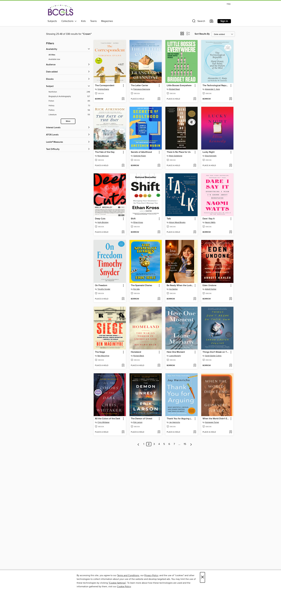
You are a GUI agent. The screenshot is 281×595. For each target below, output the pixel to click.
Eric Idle (136, 289)
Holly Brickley (102, 222)
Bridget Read (174, 89)
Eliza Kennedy (210, 156)
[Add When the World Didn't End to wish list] (230, 432)
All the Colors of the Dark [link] (107, 418)
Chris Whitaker (103, 422)
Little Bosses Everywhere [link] (179, 85)
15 (185, 444)
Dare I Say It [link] (209, 218)
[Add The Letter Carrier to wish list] (159, 99)
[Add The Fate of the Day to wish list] (123, 166)
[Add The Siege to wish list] (123, 365)
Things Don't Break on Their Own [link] (216, 352)
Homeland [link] (136, 352)
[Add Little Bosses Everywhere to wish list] (195, 99)
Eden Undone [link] (209, 285)
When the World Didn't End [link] (216, 418)
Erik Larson (137, 422)
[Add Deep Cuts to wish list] (123, 232)
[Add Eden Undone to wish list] (230, 299)
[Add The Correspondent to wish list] (123, 99)
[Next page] (191, 444)
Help (229, 4)
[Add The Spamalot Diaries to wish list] (159, 299)
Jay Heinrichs (174, 422)
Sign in (224, 21)
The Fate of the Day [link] (105, 152)
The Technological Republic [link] (216, 85)
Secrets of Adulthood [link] (141, 152)
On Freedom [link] (101, 285)
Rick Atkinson (103, 156)
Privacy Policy (151, 575)
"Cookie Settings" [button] (117, 582)
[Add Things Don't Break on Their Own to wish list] (230, 365)
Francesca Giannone (141, 89)
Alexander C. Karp (212, 89)
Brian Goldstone (175, 156)
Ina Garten (173, 289)
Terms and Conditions (128, 575)
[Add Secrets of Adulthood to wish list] (159, 166)
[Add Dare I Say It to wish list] (230, 232)
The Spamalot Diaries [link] (141, 285)
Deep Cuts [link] (100, 218)
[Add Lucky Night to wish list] (230, 166)
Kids (83, 21)
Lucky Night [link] (209, 152)
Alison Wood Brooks (177, 222)
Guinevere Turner (212, 422)
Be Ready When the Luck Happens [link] (180, 285)
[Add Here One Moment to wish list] (195, 365)
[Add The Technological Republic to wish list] (230, 99)
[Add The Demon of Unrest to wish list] (159, 432)
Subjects (52, 21)
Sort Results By (202, 34)
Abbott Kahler (210, 289)
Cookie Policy (124, 586)
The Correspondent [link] (104, 85)
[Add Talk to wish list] (195, 232)
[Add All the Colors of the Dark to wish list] (123, 432)
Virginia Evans (103, 89)
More (68, 121)
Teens (93, 21)
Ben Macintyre (103, 356)
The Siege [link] (100, 352)
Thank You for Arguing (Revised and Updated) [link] (180, 418)
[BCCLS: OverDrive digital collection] (60, 10)
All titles (52, 55)
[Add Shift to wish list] (159, 232)
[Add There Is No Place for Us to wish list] (195, 166)
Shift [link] (133, 218)
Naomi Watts (210, 222)
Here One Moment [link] (176, 352)
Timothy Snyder (103, 289)
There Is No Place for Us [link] (179, 152)
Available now (54, 59)
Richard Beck (138, 356)
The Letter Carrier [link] (139, 85)
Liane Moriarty (175, 356)
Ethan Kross (138, 222)
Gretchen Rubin (139, 156)
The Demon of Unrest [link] (141, 418)
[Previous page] (138, 444)
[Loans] (211, 22)
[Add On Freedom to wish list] (123, 299)
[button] (198, 22)
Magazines (107, 21)
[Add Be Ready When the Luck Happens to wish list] (195, 299)
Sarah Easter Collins (213, 356)
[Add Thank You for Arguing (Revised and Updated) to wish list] (195, 432)
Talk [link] (169, 218)
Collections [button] (68, 21)
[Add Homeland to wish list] (159, 365)
